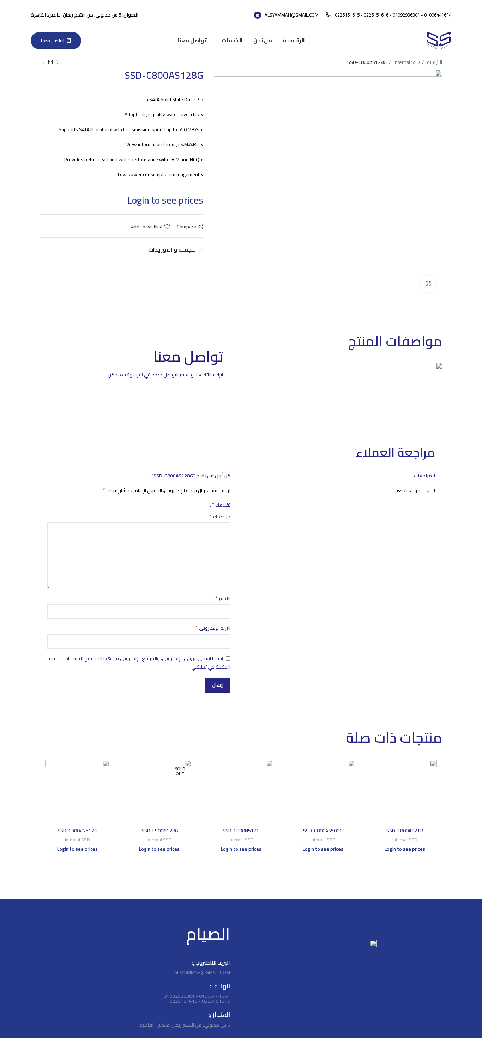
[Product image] (405, 792)
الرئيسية (434, 62)
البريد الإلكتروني (212, 628)
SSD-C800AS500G (323, 830)
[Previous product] (57, 62)
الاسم (222, 598)
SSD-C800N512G (241, 830)
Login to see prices (165, 200)
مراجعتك (220, 516)
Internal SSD (406, 62)
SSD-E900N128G (159, 830)
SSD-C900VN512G (77, 830)
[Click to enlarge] (428, 284)
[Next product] (43, 62)
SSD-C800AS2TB (404, 830)
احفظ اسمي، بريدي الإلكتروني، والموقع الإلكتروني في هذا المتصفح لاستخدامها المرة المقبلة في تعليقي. (139, 662)
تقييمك (221, 504)
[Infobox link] (388, 15)
